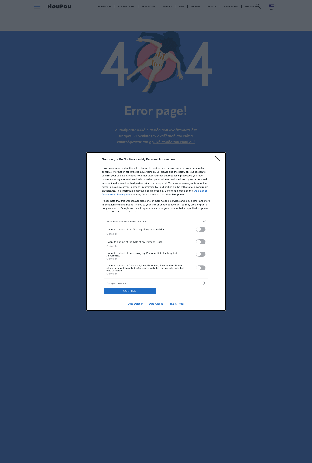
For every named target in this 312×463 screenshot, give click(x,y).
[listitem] (156, 221)
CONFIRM (130, 291)
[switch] (200, 229)
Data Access (156, 303)
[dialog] (156, 231)
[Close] (218, 159)
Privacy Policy (176, 303)
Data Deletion (135, 303)
